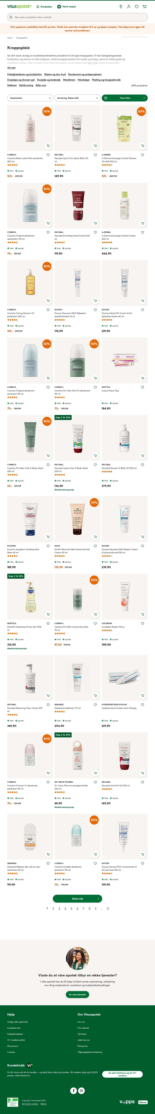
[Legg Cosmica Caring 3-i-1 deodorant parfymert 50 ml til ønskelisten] (48, 782)
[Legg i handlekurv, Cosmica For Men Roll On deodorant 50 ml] (95, 378)
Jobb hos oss (84, 1040)
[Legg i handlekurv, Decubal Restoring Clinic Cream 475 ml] (48, 695)
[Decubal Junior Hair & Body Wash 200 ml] (77, 438)
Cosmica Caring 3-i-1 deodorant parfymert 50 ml (22, 787)
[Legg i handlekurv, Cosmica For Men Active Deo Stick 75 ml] (95, 614)
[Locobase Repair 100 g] (125, 597)
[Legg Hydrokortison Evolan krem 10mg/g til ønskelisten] (142, 704)
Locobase (107, 623)
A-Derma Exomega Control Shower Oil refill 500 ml (119, 160)
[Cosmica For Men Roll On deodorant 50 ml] (77, 360)
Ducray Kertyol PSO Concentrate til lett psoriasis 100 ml (119, 868)
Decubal (58, 154)
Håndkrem (69, 79)
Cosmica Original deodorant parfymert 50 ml (20, 392)
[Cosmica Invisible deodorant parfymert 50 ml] (77, 837)
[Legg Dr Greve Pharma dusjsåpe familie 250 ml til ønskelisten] (95, 782)
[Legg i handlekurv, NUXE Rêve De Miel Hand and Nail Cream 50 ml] (95, 537)
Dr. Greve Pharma (63, 782)
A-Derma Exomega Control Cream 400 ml (118, 237)
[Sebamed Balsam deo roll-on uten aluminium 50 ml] (30, 837)
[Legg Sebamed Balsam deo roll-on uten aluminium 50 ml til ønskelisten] (48, 863)
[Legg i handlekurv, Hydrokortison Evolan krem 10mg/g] (142, 695)
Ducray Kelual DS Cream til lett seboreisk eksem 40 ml (117, 315)
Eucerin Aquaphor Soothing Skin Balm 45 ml (23, 551)
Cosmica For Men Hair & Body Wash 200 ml (25, 470)
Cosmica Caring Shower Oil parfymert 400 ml (20, 315)
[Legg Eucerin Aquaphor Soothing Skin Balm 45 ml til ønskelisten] (48, 546)
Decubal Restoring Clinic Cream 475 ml (24, 710)
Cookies (11, 1052)
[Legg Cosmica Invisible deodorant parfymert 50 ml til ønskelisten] (95, 863)
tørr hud (92, 62)
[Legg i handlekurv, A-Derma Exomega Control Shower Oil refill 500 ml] (142, 146)
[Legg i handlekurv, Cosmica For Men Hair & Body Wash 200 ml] (48, 455)
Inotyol (106, 387)
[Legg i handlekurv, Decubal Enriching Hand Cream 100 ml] (95, 223)
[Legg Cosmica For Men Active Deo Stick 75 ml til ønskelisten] (95, 623)
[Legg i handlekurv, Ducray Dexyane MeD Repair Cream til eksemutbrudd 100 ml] (142, 537)
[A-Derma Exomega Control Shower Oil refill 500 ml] (125, 128)
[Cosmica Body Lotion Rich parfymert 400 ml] (30, 128)
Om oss (81, 1022)
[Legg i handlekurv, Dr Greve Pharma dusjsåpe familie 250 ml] (95, 773)
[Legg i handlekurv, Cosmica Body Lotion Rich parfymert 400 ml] (48, 146)
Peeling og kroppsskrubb (106, 79)
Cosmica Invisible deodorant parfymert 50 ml (67, 868)
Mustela (11, 623)
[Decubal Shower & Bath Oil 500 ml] (125, 438)
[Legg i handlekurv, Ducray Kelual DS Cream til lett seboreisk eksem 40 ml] (142, 300)
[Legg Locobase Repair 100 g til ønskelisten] (142, 623)
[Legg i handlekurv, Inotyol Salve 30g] (142, 378)
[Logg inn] (128, 6)
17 (108, 908)
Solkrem (12, 85)
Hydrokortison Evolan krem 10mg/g (119, 708)
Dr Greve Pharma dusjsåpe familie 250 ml (71, 787)
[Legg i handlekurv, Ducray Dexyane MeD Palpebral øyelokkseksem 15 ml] (95, 300)
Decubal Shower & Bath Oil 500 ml (119, 468)
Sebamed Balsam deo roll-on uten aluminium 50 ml (23, 868)
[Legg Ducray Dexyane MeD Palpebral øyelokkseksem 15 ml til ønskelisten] (95, 310)
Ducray (58, 309)
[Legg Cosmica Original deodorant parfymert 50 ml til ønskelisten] (48, 387)
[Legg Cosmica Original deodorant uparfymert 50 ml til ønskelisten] (48, 232)
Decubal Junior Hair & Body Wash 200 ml (71, 470)
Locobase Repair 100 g (113, 626)
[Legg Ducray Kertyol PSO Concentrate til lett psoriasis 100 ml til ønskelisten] (142, 863)
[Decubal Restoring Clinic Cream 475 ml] (30, 678)
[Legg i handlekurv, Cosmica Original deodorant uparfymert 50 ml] (48, 223)
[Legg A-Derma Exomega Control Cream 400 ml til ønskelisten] (142, 232)
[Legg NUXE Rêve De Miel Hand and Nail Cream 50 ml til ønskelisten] (95, 546)
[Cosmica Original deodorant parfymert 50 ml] (30, 360)
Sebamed (59, 704)
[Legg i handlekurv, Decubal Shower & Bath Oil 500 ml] (142, 455)
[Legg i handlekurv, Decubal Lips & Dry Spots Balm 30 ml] (95, 146)
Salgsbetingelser (15, 1034)
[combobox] (77, 17)
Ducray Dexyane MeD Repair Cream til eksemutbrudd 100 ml (120, 551)
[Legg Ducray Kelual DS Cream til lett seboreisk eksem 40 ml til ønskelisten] (142, 310)
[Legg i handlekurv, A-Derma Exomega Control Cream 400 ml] (142, 223)
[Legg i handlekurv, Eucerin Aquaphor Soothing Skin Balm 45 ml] (48, 537)
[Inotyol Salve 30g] (125, 360)
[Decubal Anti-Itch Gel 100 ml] (125, 755)
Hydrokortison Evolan (114, 704)
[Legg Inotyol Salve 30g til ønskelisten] (142, 387)
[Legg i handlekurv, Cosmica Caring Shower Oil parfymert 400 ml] (48, 300)
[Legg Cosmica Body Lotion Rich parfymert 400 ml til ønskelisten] (48, 155)
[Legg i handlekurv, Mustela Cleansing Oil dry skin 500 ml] (48, 614)
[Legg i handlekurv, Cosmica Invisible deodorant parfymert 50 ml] (95, 854)
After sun (41, 85)
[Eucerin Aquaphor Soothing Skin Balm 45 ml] (30, 519)
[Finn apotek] (120, 6)
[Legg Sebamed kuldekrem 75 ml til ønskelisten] (95, 704)
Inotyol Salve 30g (110, 390)
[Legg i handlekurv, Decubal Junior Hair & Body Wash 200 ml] (95, 455)
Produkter (46, 6)
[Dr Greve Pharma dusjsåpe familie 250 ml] (77, 755)
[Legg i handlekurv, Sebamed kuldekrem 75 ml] (95, 695)
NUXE (57, 546)
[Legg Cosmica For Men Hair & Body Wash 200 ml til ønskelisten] (48, 464)
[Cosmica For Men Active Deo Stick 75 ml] (77, 597)
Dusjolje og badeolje (49, 79)
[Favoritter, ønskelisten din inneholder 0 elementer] (136, 6)
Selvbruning (26, 85)
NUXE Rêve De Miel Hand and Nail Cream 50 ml (72, 551)
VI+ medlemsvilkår (16, 1040)
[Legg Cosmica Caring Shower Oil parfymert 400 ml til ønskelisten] (48, 310)
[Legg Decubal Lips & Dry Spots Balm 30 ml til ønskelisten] (95, 155)
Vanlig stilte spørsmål (17, 1022)
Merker (44, 1104)
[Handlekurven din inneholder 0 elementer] (144, 6)
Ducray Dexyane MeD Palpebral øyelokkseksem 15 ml (70, 315)
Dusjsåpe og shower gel (21, 79)
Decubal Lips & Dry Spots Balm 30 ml (71, 160)
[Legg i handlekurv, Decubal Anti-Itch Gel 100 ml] (142, 773)
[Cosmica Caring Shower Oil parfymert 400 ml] (30, 283)
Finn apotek (83, 1028)
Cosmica (11, 154)
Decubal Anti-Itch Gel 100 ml (116, 785)
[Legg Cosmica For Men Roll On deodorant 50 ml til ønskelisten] (95, 387)
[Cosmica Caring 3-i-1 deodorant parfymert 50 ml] (30, 755)
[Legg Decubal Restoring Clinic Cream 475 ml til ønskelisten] (48, 704)
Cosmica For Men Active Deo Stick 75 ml (71, 628)
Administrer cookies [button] (30, 1104)
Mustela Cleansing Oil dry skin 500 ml (24, 628)
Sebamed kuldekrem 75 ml (67, 708)
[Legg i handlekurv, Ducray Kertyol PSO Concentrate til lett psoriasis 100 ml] (142, 854)
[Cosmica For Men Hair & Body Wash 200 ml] (30, 438)
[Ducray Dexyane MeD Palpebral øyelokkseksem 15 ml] (77, 283)
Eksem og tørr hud (55, 74)
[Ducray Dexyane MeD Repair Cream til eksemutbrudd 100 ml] (125, 519)
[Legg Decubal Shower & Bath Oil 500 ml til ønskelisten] (142, 464)
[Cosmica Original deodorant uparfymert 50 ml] (30, 205)
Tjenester (82, 1034)
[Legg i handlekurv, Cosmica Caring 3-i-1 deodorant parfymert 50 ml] (48, 773)
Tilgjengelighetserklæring (90, 1052)
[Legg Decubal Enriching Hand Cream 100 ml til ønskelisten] (95, 232)
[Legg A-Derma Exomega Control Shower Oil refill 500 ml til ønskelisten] (142, 155)
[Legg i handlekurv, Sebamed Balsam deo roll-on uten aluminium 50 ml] (48, 854)
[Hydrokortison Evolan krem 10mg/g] (125, 678)
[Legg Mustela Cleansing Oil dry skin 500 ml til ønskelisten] (48, 623)
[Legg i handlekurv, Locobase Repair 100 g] (142, 614)
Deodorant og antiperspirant (85, 74)
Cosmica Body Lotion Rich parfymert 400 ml (25, 160)
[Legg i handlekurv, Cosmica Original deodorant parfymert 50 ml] (48, 378)
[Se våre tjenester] (77, 958)
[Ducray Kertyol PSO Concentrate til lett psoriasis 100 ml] (125, 837)
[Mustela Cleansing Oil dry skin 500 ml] (30, 597)
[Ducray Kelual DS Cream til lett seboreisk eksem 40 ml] (125, 283)
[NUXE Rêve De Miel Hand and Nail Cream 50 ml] (77, 519)
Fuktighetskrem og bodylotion (24, 74)
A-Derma (106, 154)
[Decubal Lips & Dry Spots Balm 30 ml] (77, 128)
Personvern (12, 1046)
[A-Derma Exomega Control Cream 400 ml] (125, 205)
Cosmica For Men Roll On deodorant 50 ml (72, 392)
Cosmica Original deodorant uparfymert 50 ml (20, 237)
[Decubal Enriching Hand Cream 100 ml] (77, 205)
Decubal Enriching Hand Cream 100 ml (72, 237)
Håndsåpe (84, 79)
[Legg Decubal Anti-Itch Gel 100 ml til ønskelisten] (142, 782)
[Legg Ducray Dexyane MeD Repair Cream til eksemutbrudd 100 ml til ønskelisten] (142, 546)
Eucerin (11, 546)
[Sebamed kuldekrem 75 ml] (77, 678)
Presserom (83, 1046)
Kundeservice (13, 1028)
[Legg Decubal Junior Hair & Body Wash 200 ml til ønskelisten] (95, 464)
